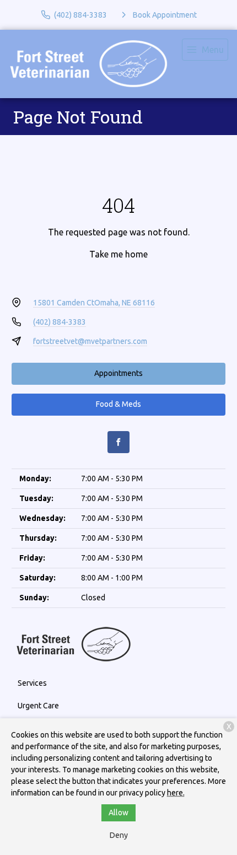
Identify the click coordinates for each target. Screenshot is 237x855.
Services (32, 683)
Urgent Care (38, 705)
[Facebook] (118, 442)
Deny (119, 835)
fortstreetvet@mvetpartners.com (90, 341)
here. (176, 792)
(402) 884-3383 (59, 322)
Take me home (118, 254)
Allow (118, 812)
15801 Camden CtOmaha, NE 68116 (94, 302)
